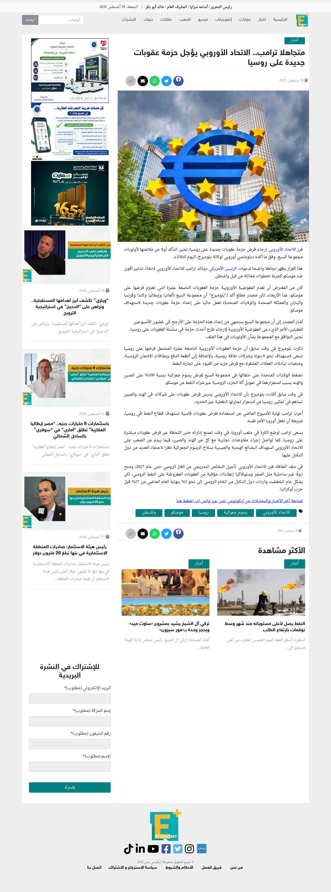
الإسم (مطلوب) (97, 756)
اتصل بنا (94, 867)
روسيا (203, 512)
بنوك (148, 19)
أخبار (262, 19)
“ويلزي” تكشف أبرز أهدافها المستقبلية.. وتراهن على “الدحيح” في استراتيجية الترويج (69, 307)
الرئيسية (280, 19)
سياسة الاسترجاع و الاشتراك (133, 867)
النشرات (129, 19)
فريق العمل (212, 867)
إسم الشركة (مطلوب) (92, 711)
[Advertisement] (212, 716)
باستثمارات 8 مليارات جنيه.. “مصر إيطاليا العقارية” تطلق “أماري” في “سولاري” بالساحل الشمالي (70, 430)
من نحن (236, 867)
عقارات (166, 19)
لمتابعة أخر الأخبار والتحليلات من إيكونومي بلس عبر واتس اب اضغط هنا (239, 501)
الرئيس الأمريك (224, 269)
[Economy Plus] (302, 20)
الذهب (185, 19)
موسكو (177, 512)
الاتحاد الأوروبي (282, 250)
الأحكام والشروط (179, 867)
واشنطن (149, 512)
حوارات (245, 19)
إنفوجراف (223, 19)
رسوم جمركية (235, 512)
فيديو (203, 19)
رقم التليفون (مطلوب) (91, 734)
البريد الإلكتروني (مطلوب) (87, 688)
